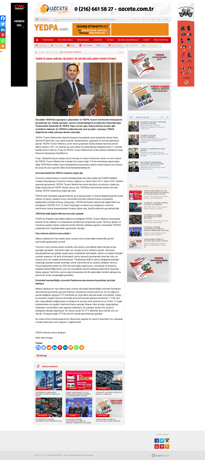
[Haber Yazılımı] (163, 455)
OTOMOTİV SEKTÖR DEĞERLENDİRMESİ (148, 136)
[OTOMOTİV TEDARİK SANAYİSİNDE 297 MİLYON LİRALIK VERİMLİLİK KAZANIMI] (135, 236)
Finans (102, 45)
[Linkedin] (54, 347)
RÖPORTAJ (77, 52)
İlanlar (72, 45)
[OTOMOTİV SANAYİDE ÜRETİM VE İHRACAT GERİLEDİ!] (135, 211)
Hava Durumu (117, 45)
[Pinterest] (59, 347)
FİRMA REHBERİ (83, 40)
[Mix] (70, 347)
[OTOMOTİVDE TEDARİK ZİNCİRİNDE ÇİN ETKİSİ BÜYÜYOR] (135, 224)
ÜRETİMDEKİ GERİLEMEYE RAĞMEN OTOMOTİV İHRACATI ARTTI (48, 394)
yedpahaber (42, 52)
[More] (81, 347)
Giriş (152, 19)
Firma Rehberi (87, 45)
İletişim (166, 19)
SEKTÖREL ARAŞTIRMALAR (128, 40)
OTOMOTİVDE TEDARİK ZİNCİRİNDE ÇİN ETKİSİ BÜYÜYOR (49, 420)
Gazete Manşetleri (152, 45)
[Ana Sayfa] (37, 40)
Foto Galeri (43, 45)
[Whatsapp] (76, 347)
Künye (159, 19)
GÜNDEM (109, 40)
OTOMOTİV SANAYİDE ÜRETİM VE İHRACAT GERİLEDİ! (109, 393)
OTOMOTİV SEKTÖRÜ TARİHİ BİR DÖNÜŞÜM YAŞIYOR (153, 123)
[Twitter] (43, 347)
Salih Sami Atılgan (133, 130)
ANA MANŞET (68, 52)
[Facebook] (38, 347)
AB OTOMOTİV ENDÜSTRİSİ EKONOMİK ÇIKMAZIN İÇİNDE (152, 163)
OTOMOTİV (97, 40)
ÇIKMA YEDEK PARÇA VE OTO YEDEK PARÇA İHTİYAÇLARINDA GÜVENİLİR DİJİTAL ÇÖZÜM (78, 394)
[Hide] (1, 52)
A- (120, 52)
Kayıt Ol (145, 19)
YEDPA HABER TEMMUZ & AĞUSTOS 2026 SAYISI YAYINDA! (108, 420)
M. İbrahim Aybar (133, 156)
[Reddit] (49, 347)
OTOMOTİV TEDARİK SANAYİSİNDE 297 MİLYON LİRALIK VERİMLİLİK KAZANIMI (78, 421)
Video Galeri (58, 45)
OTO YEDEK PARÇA (65, 40)
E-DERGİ (146, 40)
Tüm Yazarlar (163, 177)
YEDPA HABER (48, 40)
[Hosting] (153, 455)
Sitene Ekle (136, 19)
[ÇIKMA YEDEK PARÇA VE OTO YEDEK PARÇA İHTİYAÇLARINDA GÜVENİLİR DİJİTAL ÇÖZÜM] (135, 199)
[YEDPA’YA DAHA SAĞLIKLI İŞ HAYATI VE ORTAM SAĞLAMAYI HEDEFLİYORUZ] (79, 117)
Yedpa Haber (43, 455)
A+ (122, 52)
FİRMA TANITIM (160, 40)
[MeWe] (65, 347)
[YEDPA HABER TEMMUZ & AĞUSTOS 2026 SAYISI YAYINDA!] (135, 248)
